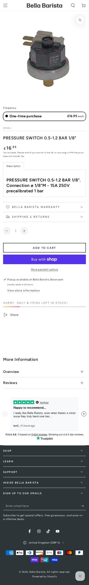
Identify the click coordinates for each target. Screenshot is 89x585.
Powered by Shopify (44, 576)
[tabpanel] (44, 183)
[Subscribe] (83, 506)
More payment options (44, 269)
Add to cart (44, 247)
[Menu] (5, 5)
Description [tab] (13, 166)
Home (6, 128)
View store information (23, 290)
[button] (72, 5)
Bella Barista (37, 571)
